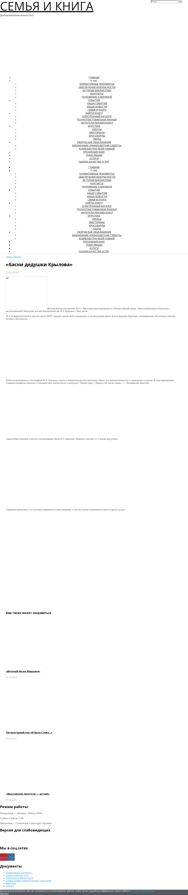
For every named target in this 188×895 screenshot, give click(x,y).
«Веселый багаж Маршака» (23, 671)
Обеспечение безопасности (97, 87)
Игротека (94, 126)
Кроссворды (97, 135)
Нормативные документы (96, 84)
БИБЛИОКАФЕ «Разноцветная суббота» (97, 145)
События (94, 100)
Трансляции (94, 155)
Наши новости (97, 106)
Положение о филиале (97, 97)
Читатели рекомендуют (97, 122)
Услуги (94, 158)
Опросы (10, 886)
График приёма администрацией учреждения (28, 880)
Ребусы (97, 129)
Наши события (97, 103)
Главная (94, 77)
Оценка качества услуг (94, 161)
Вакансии (11, 883)
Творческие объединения (94, 142)
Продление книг (94, 152)
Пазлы (97, 139)
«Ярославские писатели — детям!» (28, 794)
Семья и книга (97, 110)
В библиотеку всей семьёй (97, 148)
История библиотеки (97, 90)
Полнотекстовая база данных (97, 119)
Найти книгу (94, 113)
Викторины (97, 132)
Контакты (97, 93)
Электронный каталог (97, 116)
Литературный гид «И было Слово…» (29, 732)
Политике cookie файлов (142, 891)
